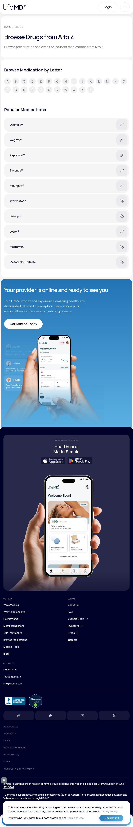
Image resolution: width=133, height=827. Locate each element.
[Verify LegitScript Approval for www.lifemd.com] (35, 701)
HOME (7, 26)
